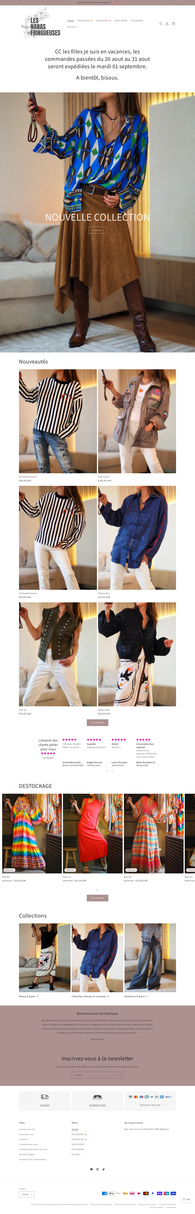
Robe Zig (127, 877)
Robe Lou (67, 877)
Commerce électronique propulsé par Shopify (71, 1204)
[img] (48, 753)
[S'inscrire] (120, 1075)
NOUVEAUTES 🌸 (79, 1139)
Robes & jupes (27, 996)
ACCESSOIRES (78, 1149)
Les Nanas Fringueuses (45, 1204)
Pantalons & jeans (134, 996)
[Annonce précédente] (20, 2)
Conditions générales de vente (33, 1149)
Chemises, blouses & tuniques (89, 996)
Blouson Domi (104, 710)
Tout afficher (97, 722)
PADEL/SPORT (78, 1144)
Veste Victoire (103, 477)
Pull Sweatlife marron (28, 593)
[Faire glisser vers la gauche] (91, 890)
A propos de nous (27, 1129)
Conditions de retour (28, 1144)
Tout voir (97, 230)
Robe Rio (6, 877)
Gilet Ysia (23, 710)
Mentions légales (27, 1154)
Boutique (76, 1154)
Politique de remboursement (101, 1204)
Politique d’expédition (167, 1204)
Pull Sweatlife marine (28, 477)
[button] (73, 27)
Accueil (75, 1129)
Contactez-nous (97, 1104)
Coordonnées (171, 1207)
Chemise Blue (103, 593)
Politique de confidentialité (125, 1204)
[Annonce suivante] (175, 2)
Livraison (44, 1104)
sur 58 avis (48, 757)
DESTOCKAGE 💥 (79, 1134)
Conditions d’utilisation (147, 1204)
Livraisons (23, 1139)
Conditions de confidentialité (32, 1159)
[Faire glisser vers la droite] (104, 890)
